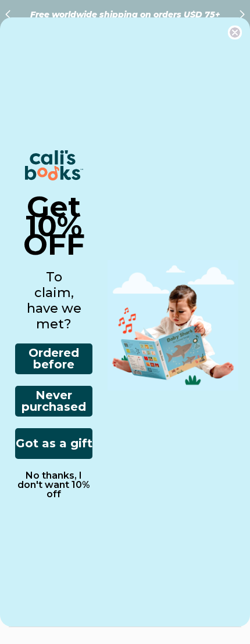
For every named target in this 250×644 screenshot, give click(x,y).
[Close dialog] (235, 32)
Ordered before (53, 358)
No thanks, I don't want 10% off (53, 485)
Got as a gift (54, 443)
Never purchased (54, 401)
